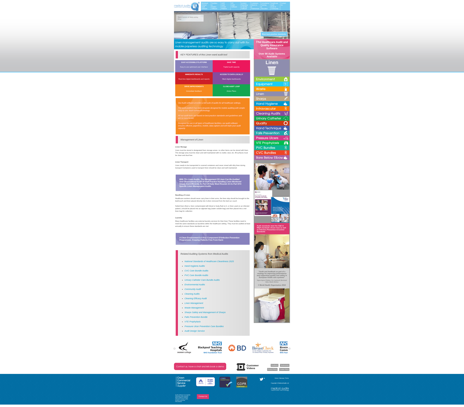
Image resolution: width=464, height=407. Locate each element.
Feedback (274, 365)
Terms (287, 378)
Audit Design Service (195, 331)
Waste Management (194, 308)
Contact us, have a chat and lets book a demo (200, 366)
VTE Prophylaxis (193, 321)
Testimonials (285, 365)
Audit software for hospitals (182, 395)
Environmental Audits (195, 284)
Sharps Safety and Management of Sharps (205, 312)
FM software (178, 401)
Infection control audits (181, 399)
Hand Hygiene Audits (195, 266)
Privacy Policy (272, 369)
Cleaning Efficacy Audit (196, 298)
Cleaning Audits (192, 294)
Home (276, 378)
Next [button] (289, 348)
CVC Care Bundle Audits (196, 270)
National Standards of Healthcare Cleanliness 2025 (209, 261)
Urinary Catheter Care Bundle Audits (202, 280)
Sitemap (281, 378)
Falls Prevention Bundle (196, 317)
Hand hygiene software (181, 397)
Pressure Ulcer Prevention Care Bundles (204, 326)
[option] (184, 347)
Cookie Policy (284, 369)
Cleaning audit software (181, 396)
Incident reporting (180, 400)
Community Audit (193, 289)
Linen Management (194, 303)
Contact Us (203, 396)
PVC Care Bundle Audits (196, 275)
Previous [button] (174, 348)
